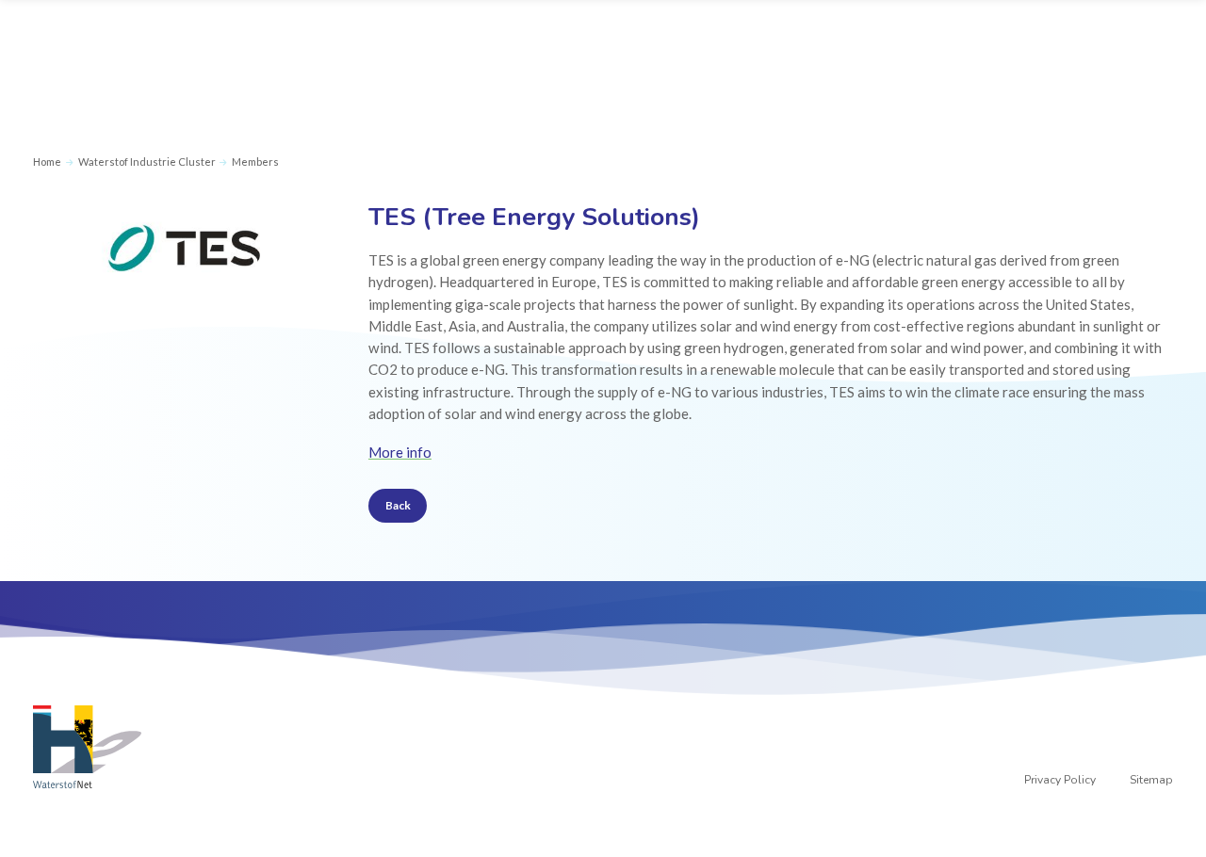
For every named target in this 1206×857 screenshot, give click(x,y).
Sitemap (1151, 779)
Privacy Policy (1060, 779)
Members (255, 161)
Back (398, 505)
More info (400, 452)
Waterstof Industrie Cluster (147, 161)
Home (47, 161)
